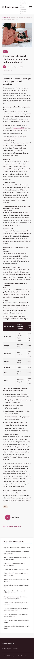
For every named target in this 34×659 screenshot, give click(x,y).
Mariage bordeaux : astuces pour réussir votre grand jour (16, 580)
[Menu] (30, 7)
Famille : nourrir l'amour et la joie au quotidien (16, 569)
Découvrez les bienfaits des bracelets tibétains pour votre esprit (16, 552)
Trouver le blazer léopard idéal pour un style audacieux (16, 603)
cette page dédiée (19, 128)
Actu (8, 17)
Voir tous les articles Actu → (12, 526)
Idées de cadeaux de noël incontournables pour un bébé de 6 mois (17, 558)
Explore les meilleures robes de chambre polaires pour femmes (15, 591)
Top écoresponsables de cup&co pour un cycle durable (16, 627)
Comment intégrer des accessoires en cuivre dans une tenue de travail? (16, 609)
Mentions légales (6, 648)
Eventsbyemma (10, 7)
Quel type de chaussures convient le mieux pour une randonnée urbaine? (15, 597)
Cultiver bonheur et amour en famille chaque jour (16, 586)
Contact (15, 648)
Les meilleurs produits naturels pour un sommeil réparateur (14, 564)
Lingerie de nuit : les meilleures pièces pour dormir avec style (16, 574)
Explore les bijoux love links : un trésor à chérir (17, 547)
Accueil (4, 17)
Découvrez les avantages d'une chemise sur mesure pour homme (16, 615)
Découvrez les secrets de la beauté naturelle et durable (16, 621)
